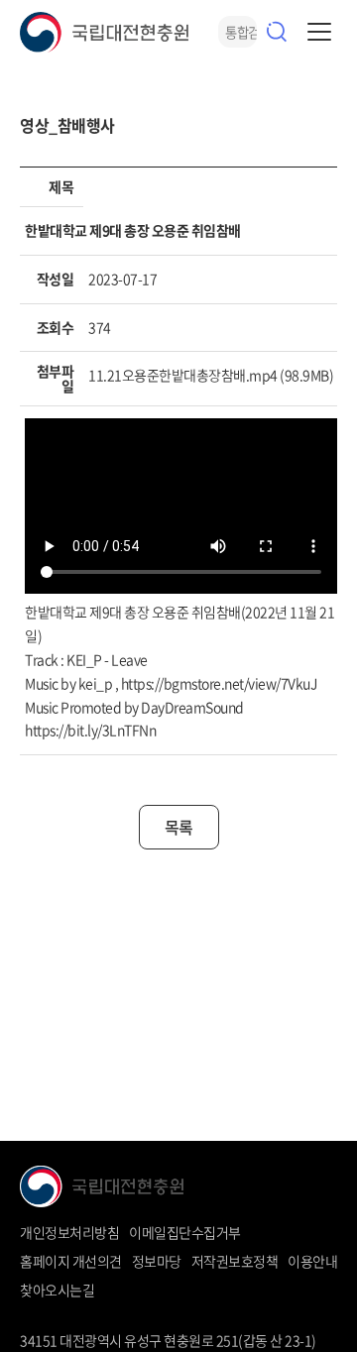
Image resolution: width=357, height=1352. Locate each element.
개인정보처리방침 (69, 1232)
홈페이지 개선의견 (71, 1261)
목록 (179, 827)
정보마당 (156, 1261)
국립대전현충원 (104, 32)
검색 (277, 32)
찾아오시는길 (57, 1289)
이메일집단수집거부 (185, 1232)
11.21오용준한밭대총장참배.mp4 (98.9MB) (210, 375)
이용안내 (312, 1261)
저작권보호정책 (235, 1261)
